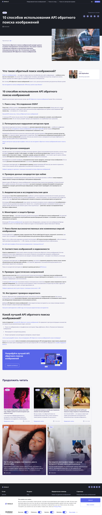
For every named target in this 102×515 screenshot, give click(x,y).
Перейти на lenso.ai (12, 365)
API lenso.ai (43, 267)
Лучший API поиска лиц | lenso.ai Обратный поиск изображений (20, 114)
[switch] (40, 512)
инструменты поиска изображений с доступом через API (27, 129)
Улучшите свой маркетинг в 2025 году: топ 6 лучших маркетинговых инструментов (25, 307)
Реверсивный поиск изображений (36, 1)
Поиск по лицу (53, 1)
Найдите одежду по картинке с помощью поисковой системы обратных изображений (26, 169)
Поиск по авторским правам (67, 1)
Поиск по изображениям (9, 75)
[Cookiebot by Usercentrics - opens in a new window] (9, 512)
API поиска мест (13, 282)
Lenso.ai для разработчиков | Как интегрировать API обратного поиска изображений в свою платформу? (31, 338)
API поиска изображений (15, 222)
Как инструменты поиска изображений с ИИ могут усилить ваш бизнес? (22, 84)
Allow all (90, 500)
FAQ (28, 494)
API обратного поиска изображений (39, 99)
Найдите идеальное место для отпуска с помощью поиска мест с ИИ (21, 288)
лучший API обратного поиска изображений (26, 322)
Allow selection (90, 504)
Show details (72, 512)
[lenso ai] (5, 2)
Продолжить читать (8, 387)
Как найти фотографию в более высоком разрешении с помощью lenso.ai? (23, 244)
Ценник (4, 494)
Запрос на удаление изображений (61, 494)
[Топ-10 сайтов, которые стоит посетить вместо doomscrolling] (24, 450)
